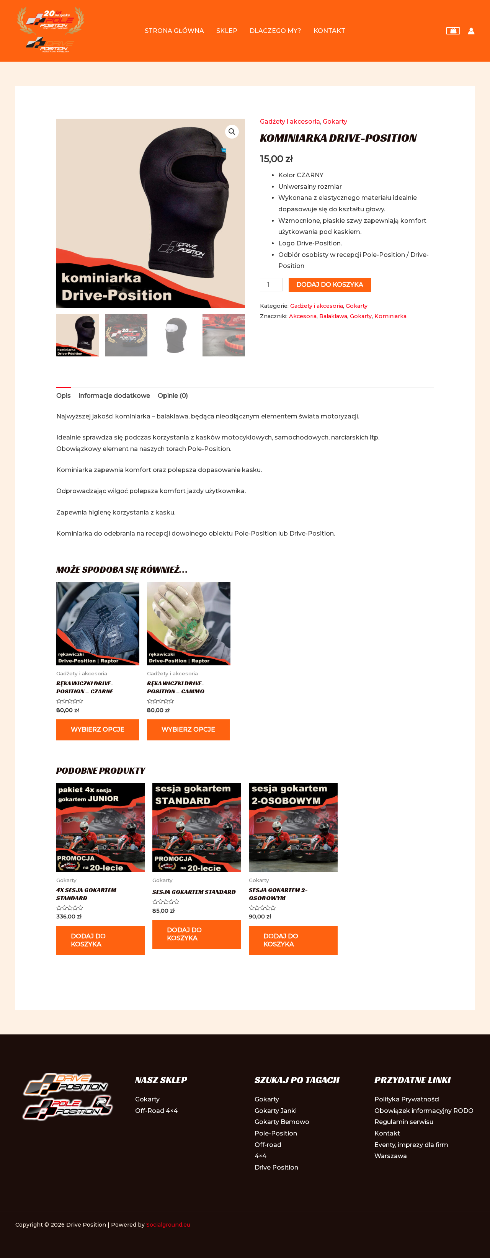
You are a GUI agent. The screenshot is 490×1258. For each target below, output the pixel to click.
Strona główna (174, 30)
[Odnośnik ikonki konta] (471, 31)
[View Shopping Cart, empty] (453, 30)
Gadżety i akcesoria (290, 121)
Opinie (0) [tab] (173, 395)
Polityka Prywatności (406, 1099)
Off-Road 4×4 (156, 1110)
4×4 (260, 1156)
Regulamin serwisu (403, 1122)
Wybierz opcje (97, 729)
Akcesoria (303, 316)
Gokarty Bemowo (282, 1122)
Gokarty (335, 121)
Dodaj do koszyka (329, 284)
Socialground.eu (168, 1224)
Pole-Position (276, 1133)
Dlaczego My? (275, 30)
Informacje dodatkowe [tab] (114, 395)
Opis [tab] (63, 395)
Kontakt (329, 30)
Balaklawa (333, 316)
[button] (232, 132)
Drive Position (276, 1167)
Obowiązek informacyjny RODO (424, 1110)
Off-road (268, 1145)
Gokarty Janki (276, 1110)
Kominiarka (390, 316)
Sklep (226, 30)
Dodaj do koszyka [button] (88, 940)
